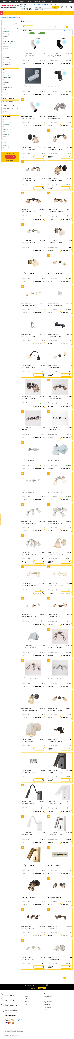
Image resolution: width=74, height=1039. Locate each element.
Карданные (7, 57)
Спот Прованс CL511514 (55, 554)
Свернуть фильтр (28, 27)
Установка (29, 1)
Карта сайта (27, 1006)
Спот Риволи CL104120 (55, 492)
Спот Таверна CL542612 (55, 180)
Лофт (6, 80)
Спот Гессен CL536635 (28, 928)
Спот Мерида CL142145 (55, 679)
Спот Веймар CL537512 (55, 959)
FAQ (45, 1006)
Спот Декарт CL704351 (55, 772)
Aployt (6, 124)
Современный (8, 87)
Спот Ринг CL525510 (54, 461)
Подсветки (7, 43)
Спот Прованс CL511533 (28, 616)
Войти (71, 1)
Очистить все (67, 30)
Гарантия (15, 1)
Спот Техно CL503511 (54, 118)
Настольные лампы (9, 41)
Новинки (27, 1002)
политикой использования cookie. (13, 1032)
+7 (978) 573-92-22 (26, 10)
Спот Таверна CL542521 (55, 149)
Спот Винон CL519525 (28, 959)
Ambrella (7, 122)
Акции (26, 1004)
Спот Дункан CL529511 (55, 741)
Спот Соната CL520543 (28, 305)
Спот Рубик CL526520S (28, 336)
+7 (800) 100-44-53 (26, 8)
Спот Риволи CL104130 (28, 523)
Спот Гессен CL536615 (28, 897)
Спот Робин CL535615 (28, 398)
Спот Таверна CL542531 (28, 180)
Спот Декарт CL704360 (28, 835)
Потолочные (7, 64)
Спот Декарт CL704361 (28, 803)
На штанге (7, 59)
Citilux (13, 17)
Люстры (7, 38)
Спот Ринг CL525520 (27, 461)
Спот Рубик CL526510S (55, 305)
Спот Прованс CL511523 (55, 616)
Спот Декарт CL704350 (55, 803)
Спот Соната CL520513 (28, 274)
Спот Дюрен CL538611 (28, 741)
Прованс (6, 84)
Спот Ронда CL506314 (28, 367)
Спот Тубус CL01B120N (28, 87)
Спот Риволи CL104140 (55, 523)
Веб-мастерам (47, 1002)
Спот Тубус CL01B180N (28, 118)
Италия (6, 147)
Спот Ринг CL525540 (27, 492)
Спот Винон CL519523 (54, 928)
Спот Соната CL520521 (28, 243)
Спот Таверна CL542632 (55, 211)
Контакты (51, 1)
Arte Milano (7, 131)
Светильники (8, 46)
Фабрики (27, 998)
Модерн (6, 82)
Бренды (44, 1)
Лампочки (7, 36)
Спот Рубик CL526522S (55, 336)
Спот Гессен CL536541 (55, 866)
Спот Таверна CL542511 (28, 149)
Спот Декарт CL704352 (55, 835)
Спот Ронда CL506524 (54, 367)
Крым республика (24, 6)
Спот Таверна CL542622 (28, 211)
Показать (9, 157)
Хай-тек (6, 89)
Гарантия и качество (48, 999)
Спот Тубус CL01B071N (55, 56)
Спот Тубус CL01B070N (28, 56)
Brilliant (6, 134)
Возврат (22, 1)
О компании (29, 994)
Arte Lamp (7, 129)
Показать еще (46, 973)
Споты (41, 33)
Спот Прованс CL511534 (55, 585)
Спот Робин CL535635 (28, 430)
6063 (6, 119)
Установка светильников (49, 998)
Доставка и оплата (6, 1)
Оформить (42, 988)
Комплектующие (9, 34)
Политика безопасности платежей (12, 1025)
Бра (6, 31)
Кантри (6, 75)
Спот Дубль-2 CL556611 (28, 772)
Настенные (7, 62)
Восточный (7, 72)
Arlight (6, 127)
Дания (6, 145)
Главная (3, 17)
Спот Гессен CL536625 (55, 897)
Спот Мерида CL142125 (55, 648)
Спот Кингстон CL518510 (29, 710)
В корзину (38, 63)
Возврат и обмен (48, 1001)
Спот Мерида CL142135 (28, 679)
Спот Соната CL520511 (55, 243)
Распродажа (27, 1001)
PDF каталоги (47, 1009)
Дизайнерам (37, 1)
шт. (32, 988)
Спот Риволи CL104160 (28, 554)
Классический (8, 77)
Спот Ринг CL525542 (54, 430)
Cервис (46, 994)
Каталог (1, 13)
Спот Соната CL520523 (55, 274)
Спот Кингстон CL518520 (55, 710)
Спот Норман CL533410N (29, 648)
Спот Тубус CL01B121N (55, 87)
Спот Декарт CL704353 (28, 866)
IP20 (6, 111)
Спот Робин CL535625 (54, 398)
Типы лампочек (47, 1007)
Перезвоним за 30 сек (39, 4)
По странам (27, 999)
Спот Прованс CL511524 (28, 585)
